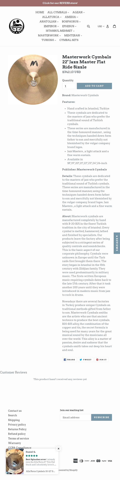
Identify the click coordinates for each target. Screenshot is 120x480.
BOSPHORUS (72, 21)
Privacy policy (17, 424)
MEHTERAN (73, 35)
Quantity (67, 80)
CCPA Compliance (19, 447)
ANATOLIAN (50, 21)
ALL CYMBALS (58, 12)
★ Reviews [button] (117, 243)
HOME (40, 12)
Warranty (14, 443)
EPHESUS (70, 26)
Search (12, 415)
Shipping (14, 420)
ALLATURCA (52, 16)
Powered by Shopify (67, 470)
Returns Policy (17, 429)
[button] (58, 448)
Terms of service (18, 438)
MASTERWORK (50, 35)
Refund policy (17, 433)
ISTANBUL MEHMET (61, 30)
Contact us (15, 410)
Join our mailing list (71, 410)
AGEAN (79, 12)
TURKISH (49, 39)
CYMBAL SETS (68, 40)
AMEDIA (72, 16)
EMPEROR (52, 26)
